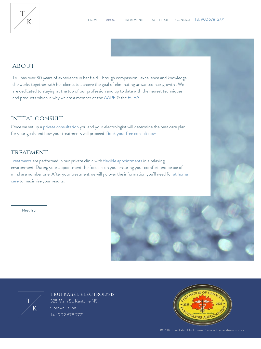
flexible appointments (122, 160)
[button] (134, 20)
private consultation (61, 126)
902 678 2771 (71, 314)
